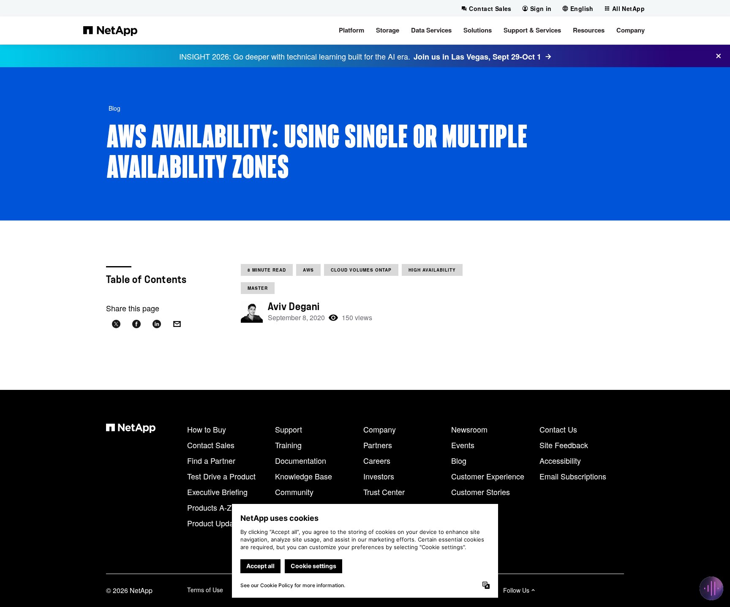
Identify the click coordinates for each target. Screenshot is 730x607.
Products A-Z (209, 507)
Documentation (300, 460)
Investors (378, 476)
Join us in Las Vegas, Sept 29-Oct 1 (477, 57)
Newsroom (469, 429)
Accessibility (560, 460)
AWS (308, 270)
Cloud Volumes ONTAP (361, 270)
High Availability (432, 270)
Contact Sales (210, 444)
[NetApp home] (110, 30)
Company (379, 429)
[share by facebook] (136, 324)
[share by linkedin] (157, 324)
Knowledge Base (303, 476)
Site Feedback (563, 444)
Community (294, 491)
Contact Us (558, 429)
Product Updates (215, 522)
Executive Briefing (217, 491)
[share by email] (177, 324)
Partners (377, 444)
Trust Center (384, 491)
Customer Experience (487, 476)
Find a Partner (211, 460)
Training (288, 444)
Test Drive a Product (221, 476)
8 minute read (267, 270)
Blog (114, 108)
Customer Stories (480, 491)
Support (288, 429)
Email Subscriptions (572, 476)
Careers (376, 460)
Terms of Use (205, 589)
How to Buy (206, 429)
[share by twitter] (116, 324)
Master (258, 288)
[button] (351, 30)
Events (462, 444)
